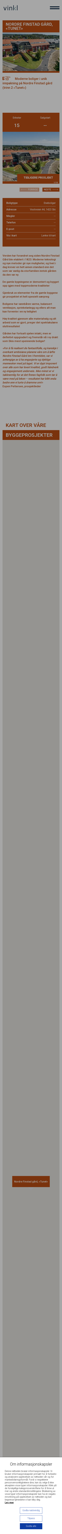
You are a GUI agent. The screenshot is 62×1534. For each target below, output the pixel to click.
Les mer (9, 1502)
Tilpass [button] (31, 1518)
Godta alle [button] (31, 1526)
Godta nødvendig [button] (31, 1510)
